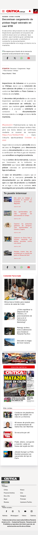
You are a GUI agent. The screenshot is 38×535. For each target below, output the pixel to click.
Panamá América (9, 493)
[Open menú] (3, 11)
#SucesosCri (7, 125)
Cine (21, 493)
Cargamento (21, 68)
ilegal (28, 68)
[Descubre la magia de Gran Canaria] (9, 342)
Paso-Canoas (8, 70)
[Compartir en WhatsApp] (22, 57)
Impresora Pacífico (26, 502)
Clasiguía (23, 496)
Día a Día (7, 496)
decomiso (13, 68)
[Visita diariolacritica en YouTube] (25, 511)
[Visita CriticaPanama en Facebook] (6, 511)
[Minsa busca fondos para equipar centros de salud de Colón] (19, 289)
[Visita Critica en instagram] (31, 511)
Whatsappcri (14, 515)
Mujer (5, 499)
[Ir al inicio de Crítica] (15, 11)
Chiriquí (15, 70)
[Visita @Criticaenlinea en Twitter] (13, 511)
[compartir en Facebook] (7, 58)
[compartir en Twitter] (15, 58)
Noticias (4, 515)
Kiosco (22, 490)
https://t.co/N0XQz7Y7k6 (12, 135)
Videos (24, 515)
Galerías (33, 515)
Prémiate (23, 499)
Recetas (6, 502)
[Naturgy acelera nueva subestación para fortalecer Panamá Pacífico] (9, 331)
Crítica (6, 490)
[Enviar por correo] (28, 58)
